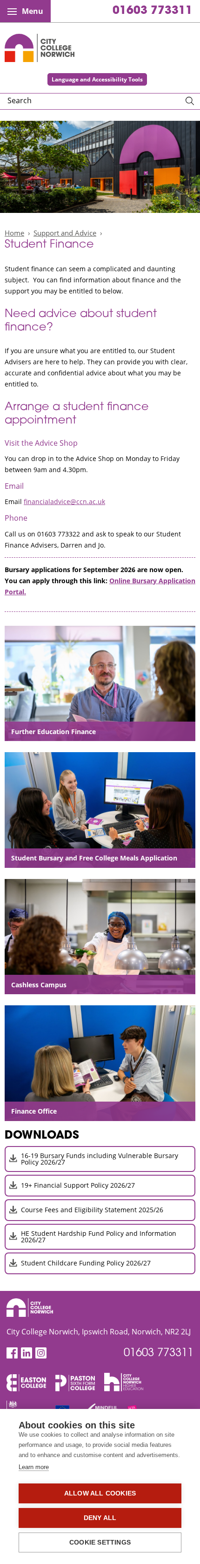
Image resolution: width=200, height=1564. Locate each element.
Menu (32, 11)
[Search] (190, 101)
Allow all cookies (100, 1493)
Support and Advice (64, 232)
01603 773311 (153, 11)
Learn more (34, 1467)
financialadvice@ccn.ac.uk (64, 501)
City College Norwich (39, 48)
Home (14, 232)
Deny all (100, 1517)
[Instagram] (41, 1353)
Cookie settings (100, 1542)
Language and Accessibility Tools (97, 79)
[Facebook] (12, 1353)
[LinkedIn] (26, 1353)
